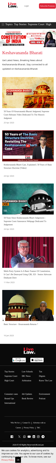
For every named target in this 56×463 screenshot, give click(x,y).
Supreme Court (36, 24)
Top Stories (20, 24)
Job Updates (27, 394)
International (9, 403)
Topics (9, 24)
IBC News (26, 376)
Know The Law (45, 380)
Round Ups (9, 398)
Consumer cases (11, 394)
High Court (9, 380)
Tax (40, 371)
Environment (44, 394)
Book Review (27, 398)
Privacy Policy (7, 460)
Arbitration (26, 380)
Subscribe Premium (47, 6)
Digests (42, 376)
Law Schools (27, 371)
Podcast (42, 398)
